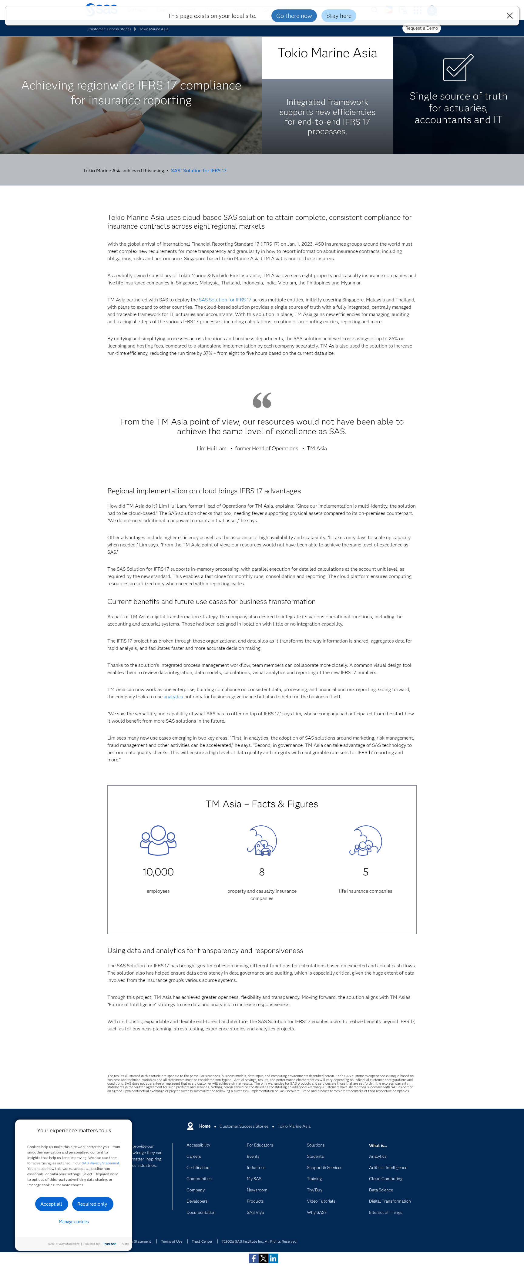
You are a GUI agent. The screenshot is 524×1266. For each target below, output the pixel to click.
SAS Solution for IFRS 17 (199, 170)
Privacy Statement (136, 1241)
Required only (92, 1204)
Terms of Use (171, 1241)
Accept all (51, 1204)
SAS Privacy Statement (100, 1163)
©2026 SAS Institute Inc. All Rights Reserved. (259, 1241)
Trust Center (202, 1241)
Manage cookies (74, 1221)
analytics (173, 697)
